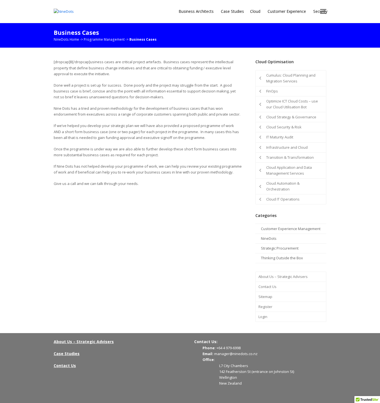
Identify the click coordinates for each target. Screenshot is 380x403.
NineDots (269, 238)
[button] (323, 11)
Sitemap (265, 296)
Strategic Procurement (279, 248)
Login (262, 316)
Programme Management (104, 39)
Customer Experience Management (290, 228)
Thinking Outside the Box (282, 257)
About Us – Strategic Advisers (283, 276)
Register (265, 306)
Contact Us (267, 286)
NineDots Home (66, 39)
